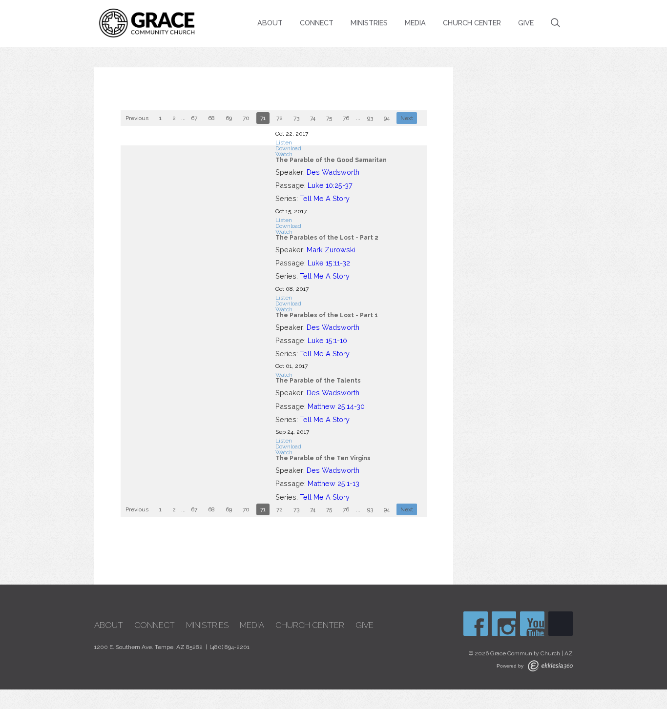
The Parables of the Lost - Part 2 (326, 237)
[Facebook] (475, 623)
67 (194, 118)
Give (526, 23)
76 (346, 118)
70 (246, 118)
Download (288, 148)
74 (312, 118)
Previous (136, 118)
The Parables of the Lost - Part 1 (326, 315)
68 (211, 118)
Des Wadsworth (333, 172)
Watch (283, 154)
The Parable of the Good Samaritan (331, 160)
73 (296, 118)
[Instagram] (504, 623)
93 (370, 118)
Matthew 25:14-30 (336, 406)
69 (229, 118)
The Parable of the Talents (318, 380)
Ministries (369, 23)
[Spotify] (560, 623)
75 (329, 118)
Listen (283, 142)
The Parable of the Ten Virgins (323, 458)
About (270, 23)
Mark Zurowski (331, 249)
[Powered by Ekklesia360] (550, 665)
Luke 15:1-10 (327, 340)
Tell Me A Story (325, 198)
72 (279, 118)
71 (263, 118)
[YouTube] (532, 623)
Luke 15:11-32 (329, 263)
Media (415, 23)
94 (387, 118)
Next (406, 118)
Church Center (472, 23)
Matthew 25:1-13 (333, 483)
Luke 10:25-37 (330, 185)
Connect (317, 23)
